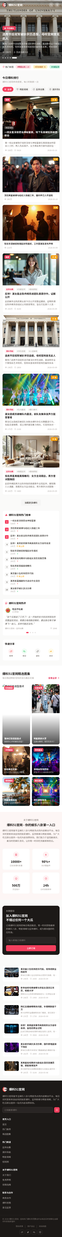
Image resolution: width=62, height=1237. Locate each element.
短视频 (5, 1161)
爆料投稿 (6, 1202)
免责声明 (6, 1179)
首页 (4, 1124)
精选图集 (6, 1134)
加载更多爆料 (31, 502)
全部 (9, 89)
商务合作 (6, 1197)
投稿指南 (6, 1184)
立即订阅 (31, 948)
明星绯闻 (24, 89)
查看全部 (52, 677)
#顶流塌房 (40, 67)
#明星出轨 (23, 67)
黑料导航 (6, 1152)
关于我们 (6, 1174)
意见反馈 (6, 1207)
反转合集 (40, 89)
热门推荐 (6, 1129)
